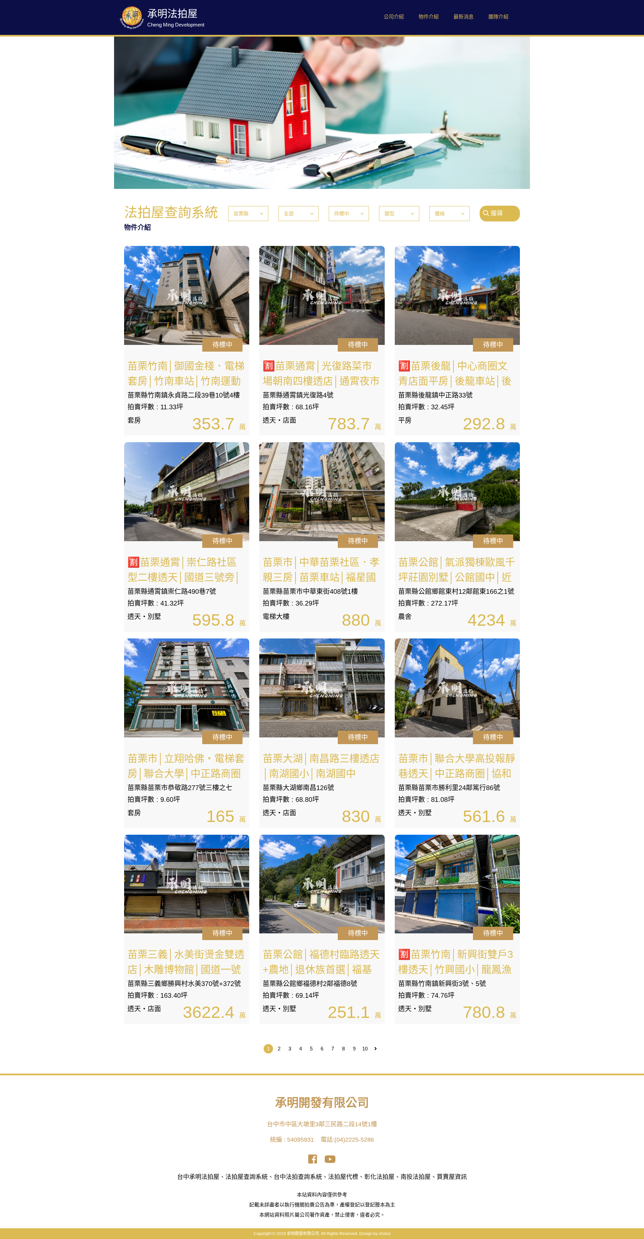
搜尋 (496, 213)
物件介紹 (429, 16)
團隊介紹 (498, 16)
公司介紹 (394, 16)
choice (385, 1233)
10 (365, 1048)
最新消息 (463, 16)
